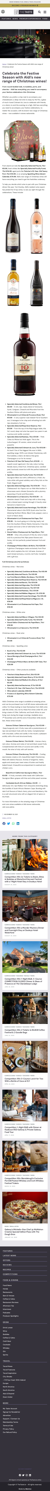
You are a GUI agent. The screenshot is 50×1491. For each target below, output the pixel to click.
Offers (6, 1260)
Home (4, 64)
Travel (6, 1361)
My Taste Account (10, 1408)
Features (6, 19)
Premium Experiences (30, 19)
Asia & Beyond (8, 1393)
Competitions (10, 1274)
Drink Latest (8, 1328)
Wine (5, 1331)
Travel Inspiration (10, 1373)
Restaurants (7, 1292)
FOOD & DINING (10, 1280)
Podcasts (6, 1313)
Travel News (7, 1366)
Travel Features (9, 1370)
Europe (5, 1383)
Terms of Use (8, 1425)
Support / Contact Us (11, 1419)
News (15, 19)
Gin (4, 1351)
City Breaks (7, 1377)
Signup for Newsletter (11, 1412)
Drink (6, 1322)
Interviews (7, 1309)
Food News (7, 1285)
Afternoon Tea (8, 1306)
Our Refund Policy (10, 1432)
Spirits (5, 1355)
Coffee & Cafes (9, 1299)
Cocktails (6, 1345)
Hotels (5, 1289)
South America (9, 1390)
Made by (25, 1489)
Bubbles (6, 1334)
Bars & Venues (8, 1296)
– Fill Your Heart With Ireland (14, 1380)
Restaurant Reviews (10, 1302)
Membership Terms (10, 1422)
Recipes (7, 1269)
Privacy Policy (8, 1429)
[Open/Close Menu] (45, 12)
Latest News (9, 1255)
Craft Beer (7, 1341)
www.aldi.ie (10, 807)
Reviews (7, 1265)
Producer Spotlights (10, 1316)
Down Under (7, 1397)
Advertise (7, 1415)
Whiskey (6, 1348)
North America (8, 1387)
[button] (39, 12)
